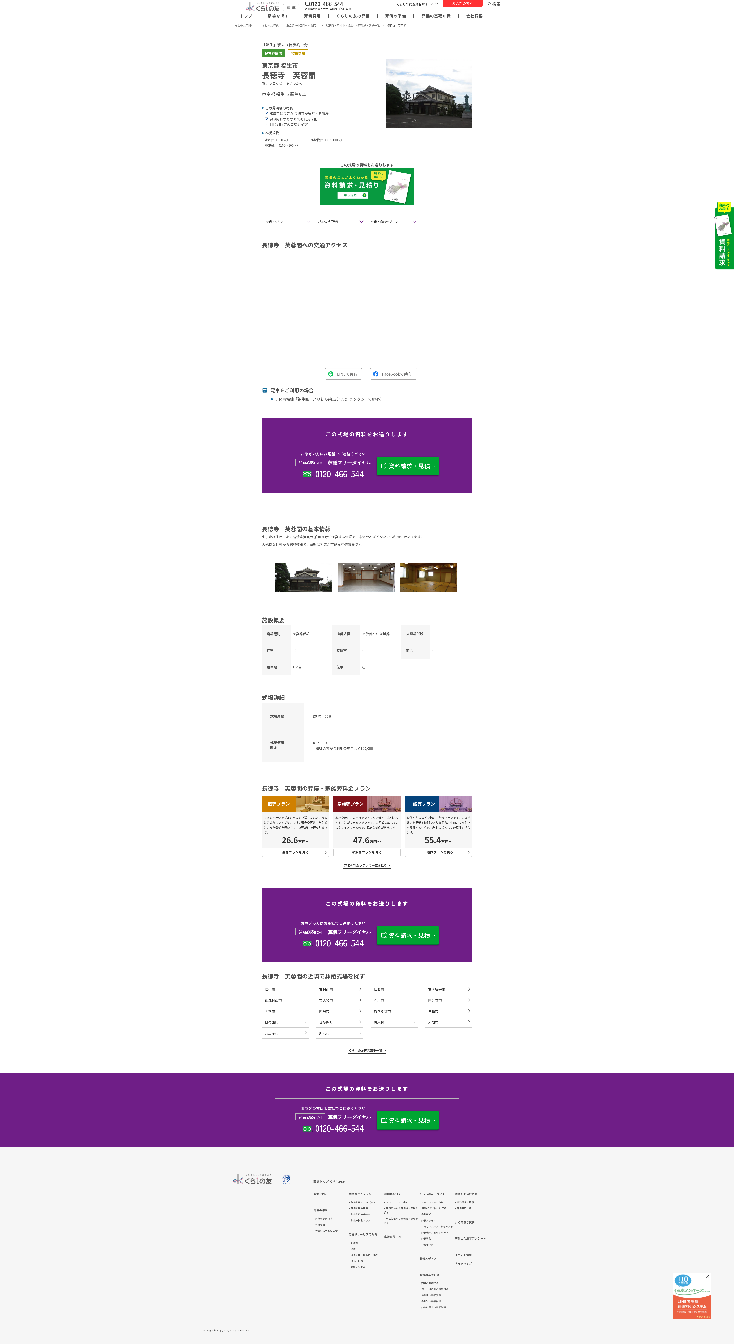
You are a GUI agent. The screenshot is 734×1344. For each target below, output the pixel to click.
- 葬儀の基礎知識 (429, 1283)
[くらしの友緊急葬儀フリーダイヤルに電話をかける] (328, 6)
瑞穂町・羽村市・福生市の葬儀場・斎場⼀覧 (353, 25)
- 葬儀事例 (425, 1238)
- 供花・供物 (356, 1260)
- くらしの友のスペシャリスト (436, 1226)
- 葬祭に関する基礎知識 (433, 1307)
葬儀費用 (312, 16)
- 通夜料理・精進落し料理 (363, 1254)
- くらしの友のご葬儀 (431, 1202)
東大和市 (326, 1000)
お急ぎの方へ (462, 3)
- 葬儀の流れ (320, 1224)
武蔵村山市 (273, 1000)
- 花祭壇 (353, 1242)
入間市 (433, 1022)
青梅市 (433, 1011)
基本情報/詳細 (328, 221)
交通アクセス (275, 221)
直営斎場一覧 (392, 1236)
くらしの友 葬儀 (269, 25)
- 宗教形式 (425, 1214)
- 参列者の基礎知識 (430, 1295)
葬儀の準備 (395, 16)
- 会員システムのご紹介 (326, 1230)
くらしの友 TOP (242, 25)
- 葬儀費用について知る (362, 1202)
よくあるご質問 (465, 1222)
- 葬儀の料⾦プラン (359, 1220)
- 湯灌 (352, 1248)
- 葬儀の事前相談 (323, 1218)
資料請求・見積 (409, 466)
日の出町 (271, 1022)
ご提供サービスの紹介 (363, 1234)
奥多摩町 (326, 1022)
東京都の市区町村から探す (302, 25)
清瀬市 (379, 989)
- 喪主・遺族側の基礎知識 (434, 1289)
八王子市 (271, 1033)
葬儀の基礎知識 (436, 16)
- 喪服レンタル (357, 1266)
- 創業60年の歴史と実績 (433, 1208)
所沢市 (324, 1033)
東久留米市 (436, 989)
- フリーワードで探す (396, 1202)
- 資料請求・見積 (464, 1202)
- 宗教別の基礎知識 (430, 1301)
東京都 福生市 (280, 65)
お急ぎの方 (320, 1194)
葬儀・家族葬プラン (384, 221)
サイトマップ (463, 1263)
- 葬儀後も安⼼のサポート (434, 1232)
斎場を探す (278, 16)
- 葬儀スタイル (428, 1220)
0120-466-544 (339, 473)
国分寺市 (435, 1000)
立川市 (379, 1000)
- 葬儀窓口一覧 (463, 1208)
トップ (246, 16)
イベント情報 (463, 1255)
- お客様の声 (427, 1244)
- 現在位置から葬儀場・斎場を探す (401, 1220)
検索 (496, 4)
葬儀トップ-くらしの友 (329, 1182)
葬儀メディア (428, 1258)
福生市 (270, 989)
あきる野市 (382, 1011)
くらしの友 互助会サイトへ (415, 4)
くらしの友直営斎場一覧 (365, 1050)
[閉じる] (707, 1277)
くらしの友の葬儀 (353, 16)
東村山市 (326, 989)
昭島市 (324, 1011)
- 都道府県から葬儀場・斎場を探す (401, 1210)
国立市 (270, 1011)
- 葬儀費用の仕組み (359, 1214)
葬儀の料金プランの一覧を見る (365, 865)
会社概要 (474, 16)
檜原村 (379, 1022)
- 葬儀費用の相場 (358, 1208)
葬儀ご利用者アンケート (470, 1238)
